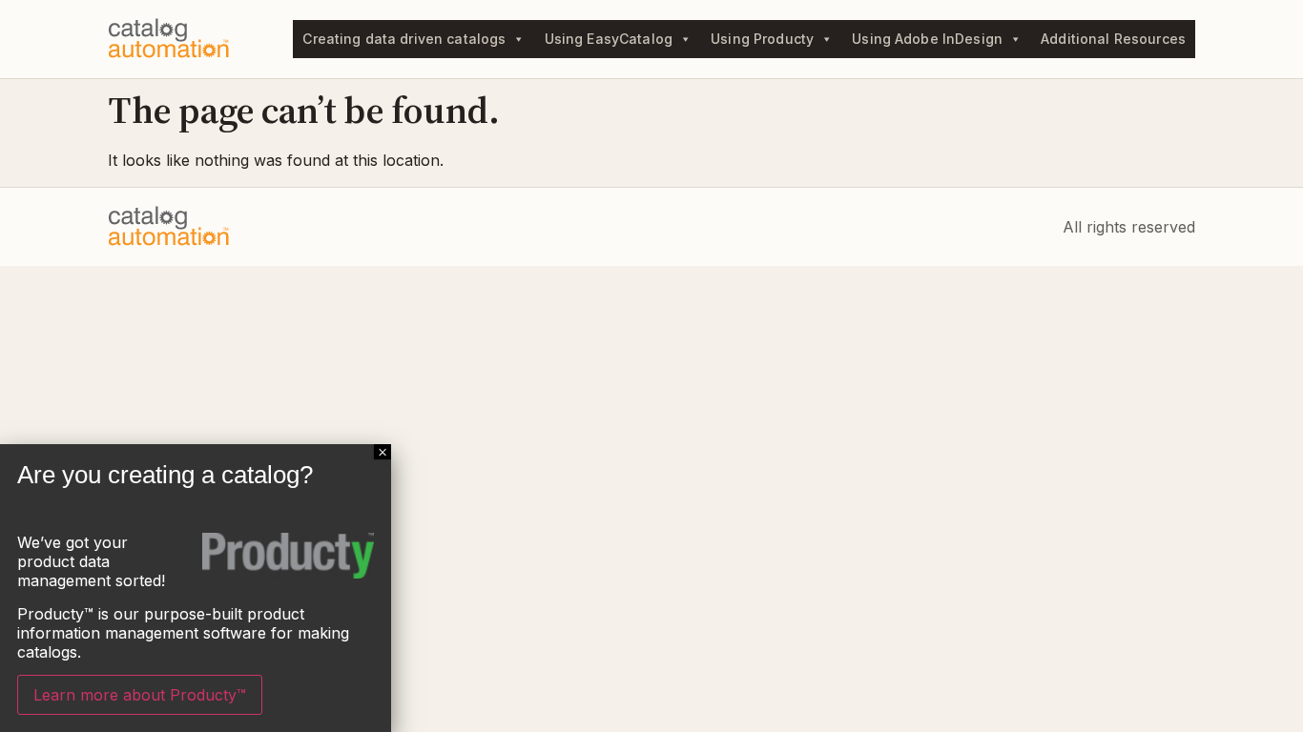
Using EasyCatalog (608, 38)
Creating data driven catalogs (404, 38)
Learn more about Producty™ (139, 694)
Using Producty (762, 38)
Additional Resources (1113, 38)
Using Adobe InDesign (927, 38)
